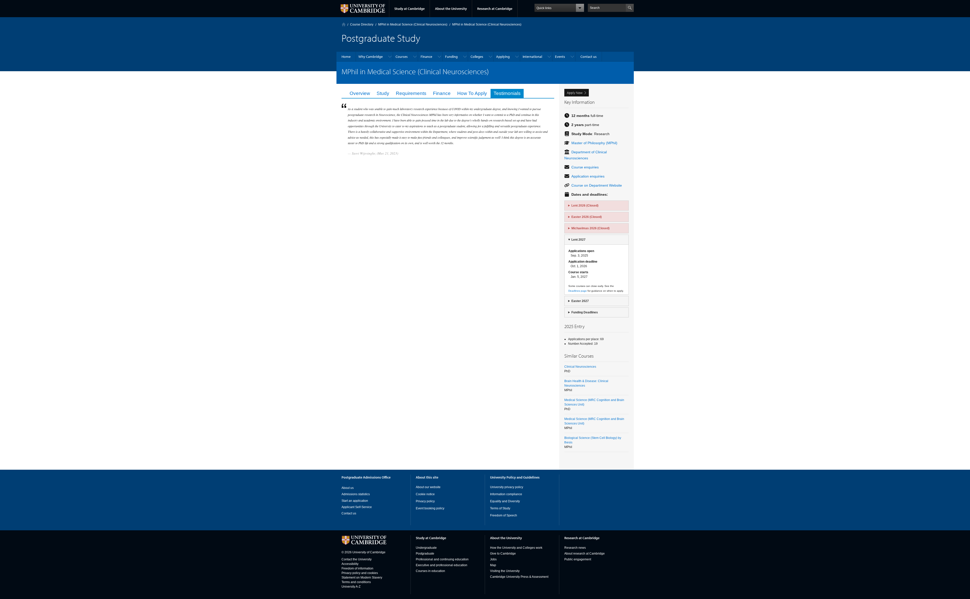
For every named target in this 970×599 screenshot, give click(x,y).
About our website (428, 487)
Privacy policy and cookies (360, 573)
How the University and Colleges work (516, 548)
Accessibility (350, 564)
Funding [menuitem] (451, 56)
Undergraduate (426, 548)
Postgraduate (425, 553)
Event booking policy (430, 508)
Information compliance (506, 494)
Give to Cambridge (503, 553)
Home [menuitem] (346, 56)
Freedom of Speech (503, 515)
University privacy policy (506, 487)
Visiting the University (505, 571)
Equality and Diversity (505, 501)
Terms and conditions (356, 582)
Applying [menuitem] (503, 56)
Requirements (411, 93)
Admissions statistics (356, 494)
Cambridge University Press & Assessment (519, 577)
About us (348, 488)
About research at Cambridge (584, 553)
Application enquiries (587, 176)
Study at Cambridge (409, 8)
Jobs (493, 559)
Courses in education (430, 571)
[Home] (344, 24)
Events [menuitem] (560, 56)
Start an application (355, 501)
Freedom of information (357, 568)
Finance (442, 93)
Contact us (349, 513)
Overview (360, 93)
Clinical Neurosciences (580, 366)
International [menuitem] (532, 56)
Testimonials (507, 93)
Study (383, 93)
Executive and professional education (441, 565)
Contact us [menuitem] (588, 56)
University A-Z (351, 586)
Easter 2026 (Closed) (586, 217)
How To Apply (472, 93)
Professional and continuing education (442, 559)
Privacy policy (425, 501)
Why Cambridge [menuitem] (370, 56)
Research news (575, 548)
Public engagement (577, 559)
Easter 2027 (580, 301)
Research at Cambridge (494, 8)
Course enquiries (585, 167)
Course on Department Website (596, 185)
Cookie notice (425, 494)
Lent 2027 (578, 239)
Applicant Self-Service (357, 507)
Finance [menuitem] (426, 56)
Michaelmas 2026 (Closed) (590, 228)
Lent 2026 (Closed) (584, 205)
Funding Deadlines (584, 312)
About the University (451, 8)
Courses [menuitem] (402, 56)
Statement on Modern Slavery (362, 577)
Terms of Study (500, 508)
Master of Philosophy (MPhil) (594, 143)
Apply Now (575, 92)
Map (493, 565)
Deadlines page (577, 290)
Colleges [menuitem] (477, 56)
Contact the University (357, 559)
